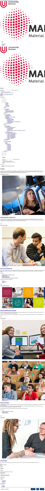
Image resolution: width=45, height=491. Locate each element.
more (1, 223)
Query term (3, 159)
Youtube (3, 485)
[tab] (22, 174)
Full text (4, 160)
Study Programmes (3, 318)
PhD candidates (4, 281)
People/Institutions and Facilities (7, 161)
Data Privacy (4, 481)
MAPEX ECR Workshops (5, 276)
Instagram (3, 486)
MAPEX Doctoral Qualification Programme (8, 274)
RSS (1, 465)
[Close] (4, 108)
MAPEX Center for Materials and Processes (6, 94)
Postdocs (3, 282)
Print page (1, 466)
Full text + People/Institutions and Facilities (7, 92)
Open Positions (3, 417)
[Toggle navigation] (0, 86)
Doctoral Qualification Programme (5, 285)
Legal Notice (4, 480)
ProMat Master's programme (5, 404)
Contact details (2, 477)
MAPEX (5, 464)
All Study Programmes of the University (7, 411)
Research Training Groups (5, 277)
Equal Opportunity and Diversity (5, 174)
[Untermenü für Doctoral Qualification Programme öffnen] (15, 127)
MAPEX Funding (4, 275)
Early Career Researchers (4, 225)
